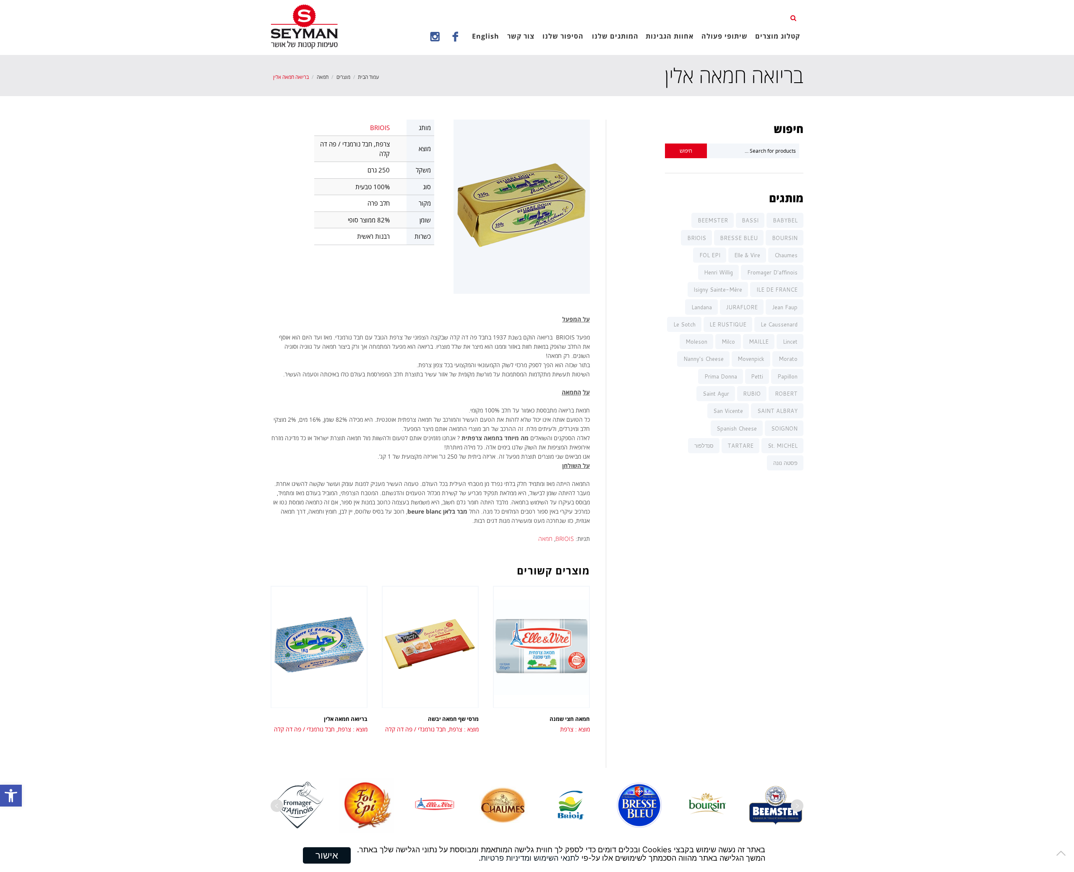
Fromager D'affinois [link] (772, 272)
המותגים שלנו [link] (615, 36)
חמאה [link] (322, 77)
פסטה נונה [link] (785, 463)
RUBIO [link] (752, 393)
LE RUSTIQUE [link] (727, 324)
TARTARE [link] (740, 445)
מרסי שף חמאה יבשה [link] (453, 719)
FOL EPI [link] (709, 255)
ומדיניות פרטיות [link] (506, 857)
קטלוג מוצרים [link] (777, 36)
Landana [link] (701, 307)
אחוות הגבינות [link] (669, 36)
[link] (11, 796)
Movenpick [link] (751, 359)
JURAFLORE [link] (742, 307)
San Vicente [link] (728, 411)
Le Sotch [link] (684, 324)
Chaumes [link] (786, 255)
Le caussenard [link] (779, 324)
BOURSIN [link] (785, 238)
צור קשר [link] (520, 36)
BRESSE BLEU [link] (739, 238)
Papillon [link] (787, 376)
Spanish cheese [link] (737, 428)
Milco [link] (728, 341)
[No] (1063, 853)
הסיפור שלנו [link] (563, 36)
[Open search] (794, 17)
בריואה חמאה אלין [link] (346, 719)
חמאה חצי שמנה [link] (570, 719)
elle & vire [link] (747, 255)
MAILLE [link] (759, 341)
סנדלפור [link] (704, 445)
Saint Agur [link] (716, 393)
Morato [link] (788, 359)
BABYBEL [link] (785, 220)
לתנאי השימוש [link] (556, 857)
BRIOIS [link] (380, 127)
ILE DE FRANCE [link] (777, 289)
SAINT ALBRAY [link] (777, 411)
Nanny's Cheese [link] (703, 359)
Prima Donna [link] (720, 376)
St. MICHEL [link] (783, 445)
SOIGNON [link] (784, 428)
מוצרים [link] (343, 77)
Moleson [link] (696, 341)
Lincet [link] (790, 341)
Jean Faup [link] (785, 307)
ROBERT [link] (786, 393)
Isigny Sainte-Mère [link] (717, 289)
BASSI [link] (750, 220)
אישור (326, 855)
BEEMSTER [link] (713, 220)
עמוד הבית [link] (368, 77)
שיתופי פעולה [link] (724, 36)
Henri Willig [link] (718, 272)
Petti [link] (757, 376)
